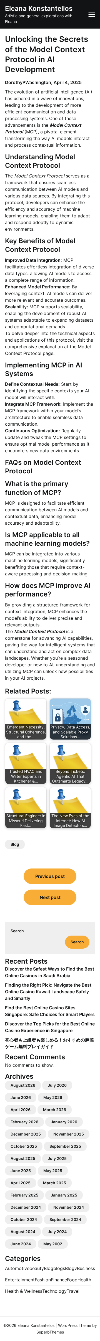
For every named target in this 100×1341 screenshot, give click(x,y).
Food (72, 1279)
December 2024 (26, 1207)
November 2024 (68, 1207)
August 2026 (23, 1085)
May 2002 (52, 1243)
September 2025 (65, 1146)
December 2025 (26, 1134)
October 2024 (24, 1219)
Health (84, 1279)
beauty (36, 1268)
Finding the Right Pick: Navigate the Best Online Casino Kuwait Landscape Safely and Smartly (48, 991)
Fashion (43, 1279)
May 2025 (52, 1170)
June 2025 (21, 1170)
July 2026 (57, 1085)
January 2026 (64, 1121)
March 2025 (54, 1182)
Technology (54, 1291)
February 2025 (24, 1195)
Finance (59, 1279)
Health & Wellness (23, 1291)
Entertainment (20, 1279)
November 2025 (68, 1134)
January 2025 (64, 1195)
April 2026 (21, 1109)
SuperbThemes (50, 1332)
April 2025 (21, 1182)
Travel (73, 1291)
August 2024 (23, 1231)
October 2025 (24, 1146)
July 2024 (57, 1231)
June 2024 (21, 1243)
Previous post (50, 876)
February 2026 (24, 1121)
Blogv (71, 1268)
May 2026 (52, 1097)
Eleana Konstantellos (38, 8)
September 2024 (65, 1219)
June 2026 (21, 1097)
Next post (50, 897)
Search (17, 930)
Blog (15, 844)
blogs (59, 1268)
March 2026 (54, 1109)
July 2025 (57, 1158)
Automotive (17, 1268)
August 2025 (23, 1158)
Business (86, 1268)
